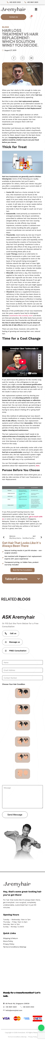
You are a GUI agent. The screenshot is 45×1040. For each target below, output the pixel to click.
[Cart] (30, 17)
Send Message (14, 814)
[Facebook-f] (14, 58)
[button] (36, 9)
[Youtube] (31, 58)
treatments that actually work (21, 315)
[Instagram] (22, 58)
